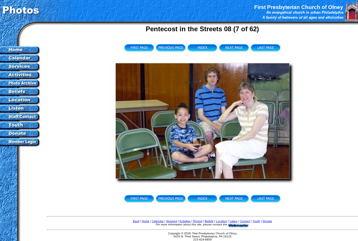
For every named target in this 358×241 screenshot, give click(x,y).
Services (171, 221)
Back (136, 221)
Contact (245, 221)
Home (145, 221)
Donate (267, 221)
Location (221, 221)
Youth (256, 221)
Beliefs (209, 221)
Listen (233, 221)
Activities (184, 221)
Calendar (158, 221)
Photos (197, 221)
